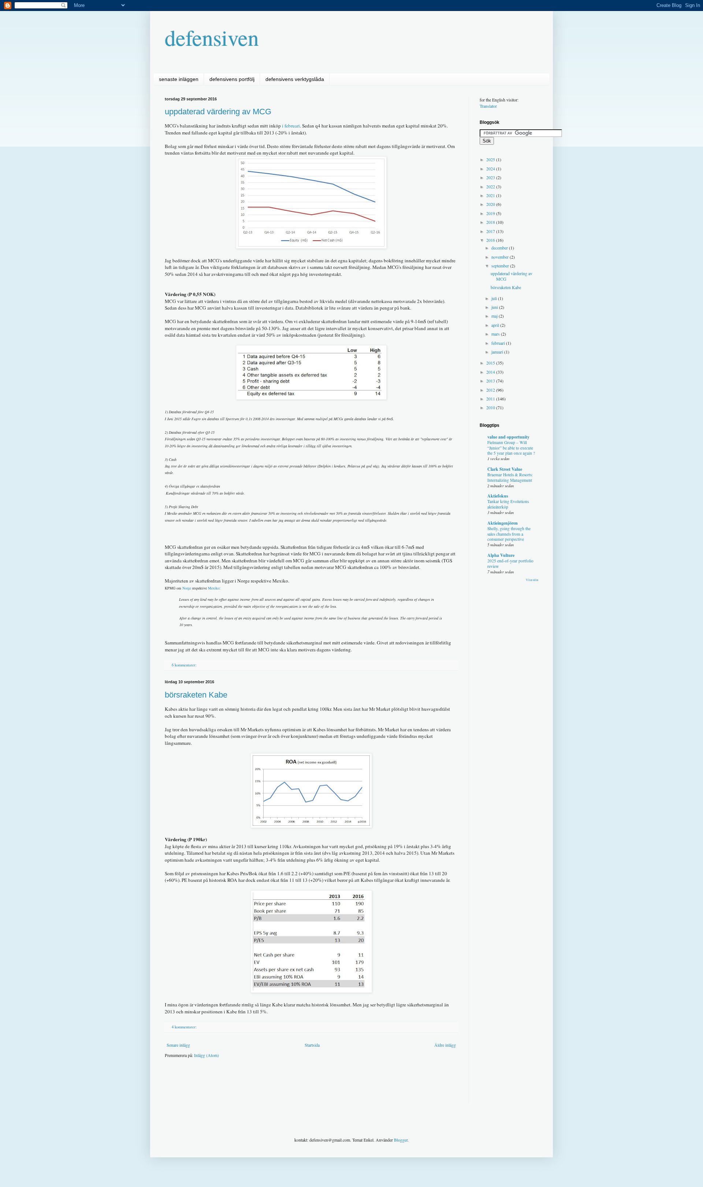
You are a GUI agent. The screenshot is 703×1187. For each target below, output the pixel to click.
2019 (491, 213)
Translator (488, 106)
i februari (291, 125)
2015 (491, 363)
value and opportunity (508, 437)
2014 (491, 372)
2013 (491, 381)
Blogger (401, 1140)
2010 (491, 407)
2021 (491, 195)
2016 (491, 240)
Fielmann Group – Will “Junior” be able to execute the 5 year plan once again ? (511, 448)
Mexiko (213, 588)
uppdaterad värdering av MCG (218, 111)
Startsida (312, 1045)
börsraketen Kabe (196, 694)
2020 (491, 204)
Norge (186, 588)
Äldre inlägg (445, 1045)
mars (496, 334)
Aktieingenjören (502, 523)
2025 (491, 159)
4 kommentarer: (185, 1026)
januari (497, 352)
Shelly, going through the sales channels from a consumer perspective (509, 534)
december (500, 248)
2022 (491, 186)
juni (495, 307)
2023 (491, 177)
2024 (491, 168)
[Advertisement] (298, 1085)
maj (495, 316)
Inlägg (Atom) (206, 1055)
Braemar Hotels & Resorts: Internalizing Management (510, 477)
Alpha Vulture (500, 555)
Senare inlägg (178, 1045)
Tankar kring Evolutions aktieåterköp (508, 504)
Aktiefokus (497, 496)
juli (494, 298)
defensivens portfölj (231, 79)
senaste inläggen (178, 79)
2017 (491, 231)
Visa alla (532, 580)
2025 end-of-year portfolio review (510, 563)
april (495, 325)
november (500, 257)
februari (498, 343)
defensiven (212, 37)
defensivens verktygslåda (294, 79)
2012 (491, 390)
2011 (491, 399)
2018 (491, 222)
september (500, 266)
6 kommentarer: (185, 665)
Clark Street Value (504, 469)
